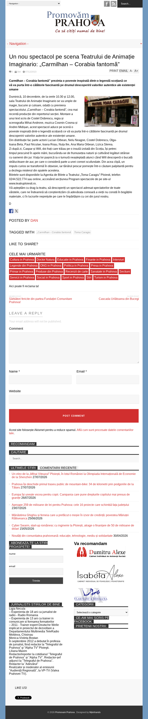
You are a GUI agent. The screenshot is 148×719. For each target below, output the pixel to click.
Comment (16, 328)
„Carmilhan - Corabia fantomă (54, 232)
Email (82, 371)
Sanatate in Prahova (104, 271)
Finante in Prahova (98, 259)
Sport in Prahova (73, 277)
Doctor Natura (46, 259)
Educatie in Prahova (70, 259)
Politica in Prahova (76, 265)
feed (113, 4)
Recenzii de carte (77, 271)
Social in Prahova (48, 277)
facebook (107, 4)
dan (34, 220)
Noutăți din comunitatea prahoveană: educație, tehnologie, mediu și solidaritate (62, 535)
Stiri (19, 72)
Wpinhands (95, 712)
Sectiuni (124, 271)
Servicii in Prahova (22, 277)
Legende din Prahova (24, 265)
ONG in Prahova (50, 265)
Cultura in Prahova (22, 259)
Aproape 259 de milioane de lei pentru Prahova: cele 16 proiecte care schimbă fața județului (70, 504)
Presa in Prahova (102, 265)
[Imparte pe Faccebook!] (11, 211)
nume (12, 553)
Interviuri (118, 259)
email (12, 566)
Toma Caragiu (82, 232)
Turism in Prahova (105, 277)
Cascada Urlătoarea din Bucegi (119, 298)
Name (14, 371)
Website (15, 391)
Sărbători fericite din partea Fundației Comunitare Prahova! (40, 300)
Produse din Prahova (49, 271)
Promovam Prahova (65, 712)
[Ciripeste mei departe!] (16, 211)
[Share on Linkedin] (21, 211)
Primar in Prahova (21, 271)
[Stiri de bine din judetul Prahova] (75, 32)
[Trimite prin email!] (27, 211)
